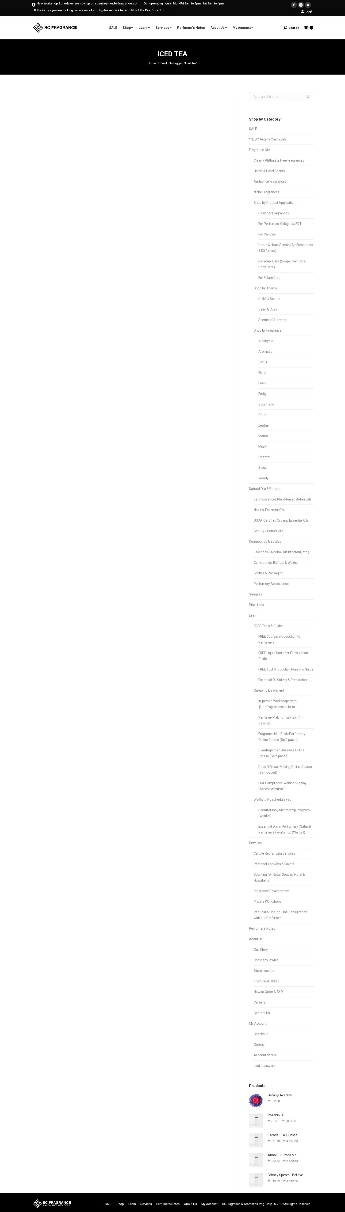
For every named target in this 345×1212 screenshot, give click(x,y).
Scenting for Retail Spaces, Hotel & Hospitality (279, 877)
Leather (264, 425)
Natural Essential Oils (269, 510)
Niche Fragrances (266, 192)
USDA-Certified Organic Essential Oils (281, 520)
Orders (259, 1044)
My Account (258, 1023)
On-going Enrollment (269, 690)
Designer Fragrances (273, 213)
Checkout (261, 1034)
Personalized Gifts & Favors (274, 864)
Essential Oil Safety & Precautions (283, 680)
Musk (262, 446)
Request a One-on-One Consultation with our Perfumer (280, 915)
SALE (253, 129)
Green (262, 415)
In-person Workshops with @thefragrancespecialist (277, 704)
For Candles (267, 234)
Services (255, 843)
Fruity (262, 394)
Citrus (262, 362)
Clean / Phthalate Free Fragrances (279, 160)
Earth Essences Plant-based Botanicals (282, 499)
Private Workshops (267, 901)
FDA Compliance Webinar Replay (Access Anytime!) (282, 786)
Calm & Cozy (267, 309)
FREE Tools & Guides (269, 626)
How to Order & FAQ (268, 992)
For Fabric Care (269, 278)
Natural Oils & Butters (264, 489)
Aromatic (265, 351)
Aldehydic (265, 341)
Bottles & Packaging (268, 573)
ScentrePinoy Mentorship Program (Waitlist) (284, 813)
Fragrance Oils (259, 150)
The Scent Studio (266, 981)
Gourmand (266, 404)
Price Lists (256, 605)
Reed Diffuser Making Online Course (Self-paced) (285, 769)
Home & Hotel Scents (269, 171)
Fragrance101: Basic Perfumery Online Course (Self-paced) (281, 737)
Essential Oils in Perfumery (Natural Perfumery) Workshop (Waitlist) (284, 829)
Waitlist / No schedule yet (272, 799)
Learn (253, 615)
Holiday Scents (269, 299)
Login (309, 11)
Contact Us (262, 1013)
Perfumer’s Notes (262, 928)
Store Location (264, 971)
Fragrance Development (271, 891)
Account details (265, 1055)
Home (152, 63)
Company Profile (266, 960)
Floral (262, 373)
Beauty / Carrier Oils (268, 531)
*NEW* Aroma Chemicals (267, 139)
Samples (255, 594)
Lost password (264, 1066)
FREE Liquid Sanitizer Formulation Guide (283, 656)
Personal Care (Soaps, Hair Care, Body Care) (282, 264)
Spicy (262, 468)
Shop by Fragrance (267, 330)
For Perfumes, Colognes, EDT (280, 224)
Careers (259, 1002)
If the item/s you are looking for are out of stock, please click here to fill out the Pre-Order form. (101, 10)
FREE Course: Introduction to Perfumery (279, 639)
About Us (256, 939)
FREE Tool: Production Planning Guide (285, 669)
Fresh (262, 383)
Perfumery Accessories (271, 584)
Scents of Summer (272, 320)
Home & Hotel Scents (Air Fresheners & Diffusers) (285, 248)
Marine (263, 436)
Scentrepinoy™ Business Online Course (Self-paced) (281, 753)
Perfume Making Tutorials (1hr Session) (281, 720)
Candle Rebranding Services (274, 853)
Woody (263, 478)
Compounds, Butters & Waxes (276, 562)
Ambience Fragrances (270, 181)
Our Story (261, 949)
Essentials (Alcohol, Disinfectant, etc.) (281, 552)
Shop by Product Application (274, 203)
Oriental (264, 457)
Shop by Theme (265, 288)
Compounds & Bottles (265, 541)
